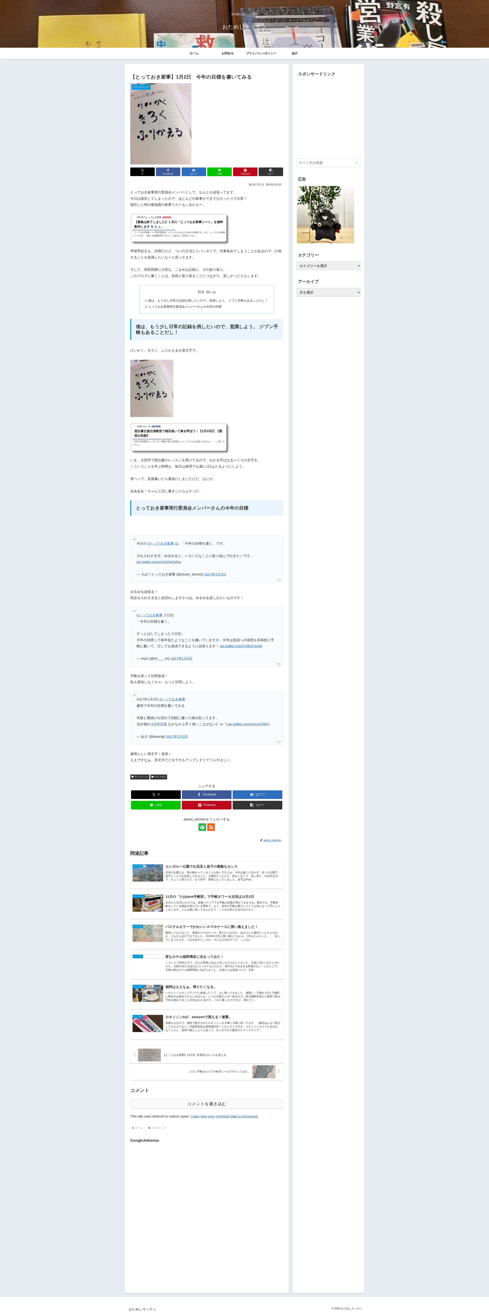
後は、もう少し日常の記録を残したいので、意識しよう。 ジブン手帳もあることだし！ (208, 300)
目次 (201, 292)
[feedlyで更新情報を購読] (202, 827)
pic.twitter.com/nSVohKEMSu (159, 562)
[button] (271, 171)
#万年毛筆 (159, 724)
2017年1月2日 (215, 574)
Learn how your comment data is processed (224, 1116)
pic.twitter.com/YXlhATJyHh (241, 646)
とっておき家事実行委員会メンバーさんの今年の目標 (185, 306)
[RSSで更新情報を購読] (211, 827)
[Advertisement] (162, 1183)
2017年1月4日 (182, 658)
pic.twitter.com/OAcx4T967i (248, 724)
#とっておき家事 (161, 543)
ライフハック (141, 776)
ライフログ (160, 776)
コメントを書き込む (206, 1103)
